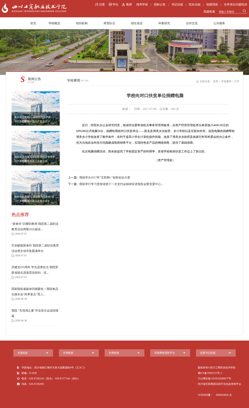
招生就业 (137, 23)
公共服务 (219, 23)
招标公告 (160, 4)
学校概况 (54, 23)
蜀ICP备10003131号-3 (210, 373)
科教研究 (164, 23)
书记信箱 (177, 4)
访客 (102, 4)
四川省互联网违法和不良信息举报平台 (219, 384)
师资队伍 (109, 23)
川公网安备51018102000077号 (214, 378)
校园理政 (212, 4)
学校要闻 (226, 81)
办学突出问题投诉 (235, 4)
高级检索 (209, 11)
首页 (33, 23)
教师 (129, 4)
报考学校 (142, 4)
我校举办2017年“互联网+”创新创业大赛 (99, 177)
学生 (115, 4)
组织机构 (82, 23)
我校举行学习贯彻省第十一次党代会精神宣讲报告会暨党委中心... (115, 184)
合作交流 (192, 23)
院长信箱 (195, 4)
